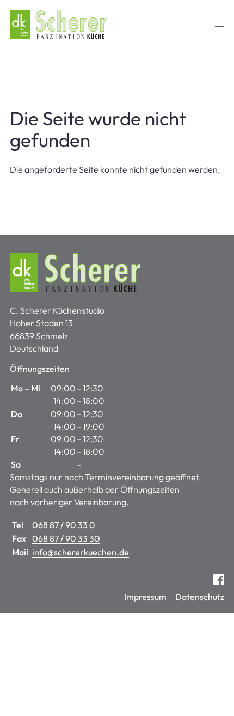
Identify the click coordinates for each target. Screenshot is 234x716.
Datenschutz (199, 596)
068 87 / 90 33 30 (66, 538)
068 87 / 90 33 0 (63, 524)
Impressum (145, 596)
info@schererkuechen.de (80, 552)
